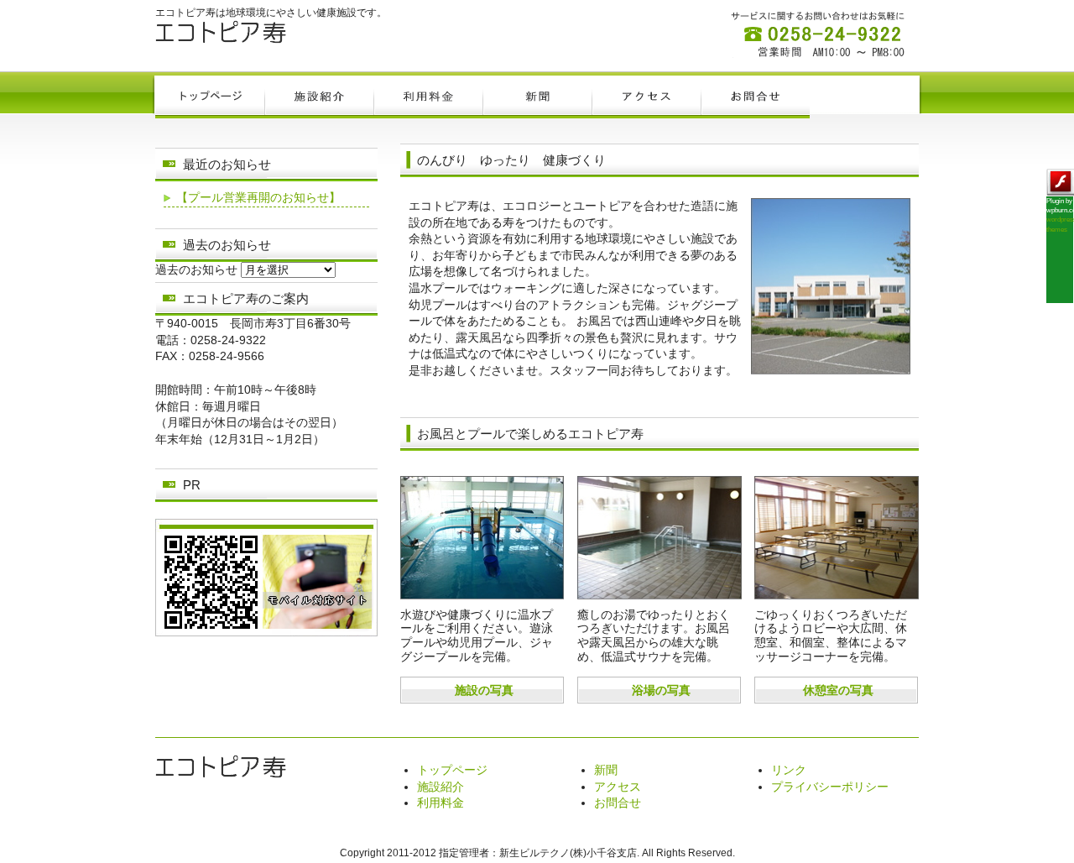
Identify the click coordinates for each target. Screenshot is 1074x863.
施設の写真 (484, 690)
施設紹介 (440, 786)
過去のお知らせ (196, 269)
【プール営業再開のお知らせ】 (258, 197)
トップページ (452, 770)
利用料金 (440, 802)
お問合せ (617, 802)
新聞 (606, 770)
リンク (788, 770)
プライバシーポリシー (830, 786)
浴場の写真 (661, 690)
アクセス (617, 786)
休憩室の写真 (838, 690)
